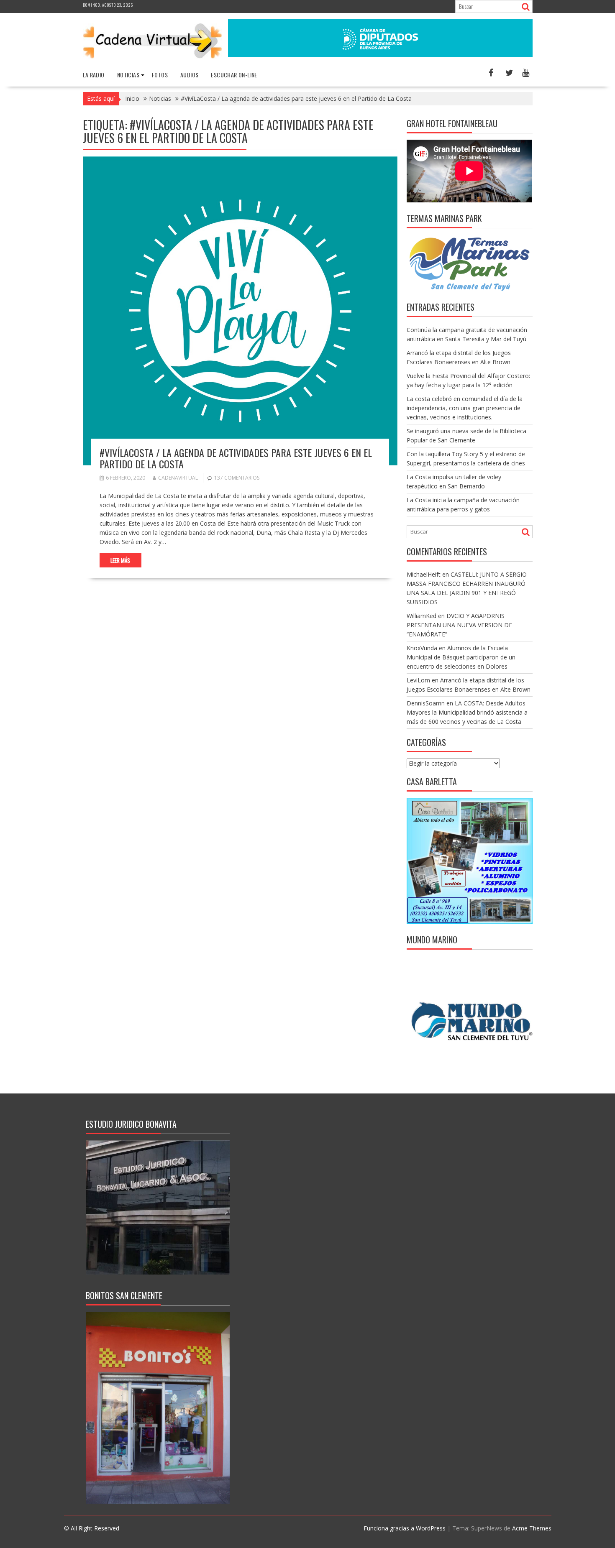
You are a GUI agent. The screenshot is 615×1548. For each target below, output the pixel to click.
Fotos (160, 74)
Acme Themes (531, 1528)
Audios (189, 74)
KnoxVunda (422, 648)
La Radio (94, 74)
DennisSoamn (426, 703)
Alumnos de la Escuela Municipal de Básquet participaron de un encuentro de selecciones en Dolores (461, 657)
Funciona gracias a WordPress (405, 1528)
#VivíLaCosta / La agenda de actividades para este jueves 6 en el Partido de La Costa (236, 458)
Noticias (128, 74)
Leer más (120, 560)
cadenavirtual (178, 477)
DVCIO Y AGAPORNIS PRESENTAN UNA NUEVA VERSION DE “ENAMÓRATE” (459, 625)
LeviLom (418, 680)
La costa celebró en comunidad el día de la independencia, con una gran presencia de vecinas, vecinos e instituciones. (465, 408)
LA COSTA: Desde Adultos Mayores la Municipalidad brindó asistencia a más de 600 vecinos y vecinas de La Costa (467, 712)
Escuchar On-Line (234, 74)
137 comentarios (236, 477)
